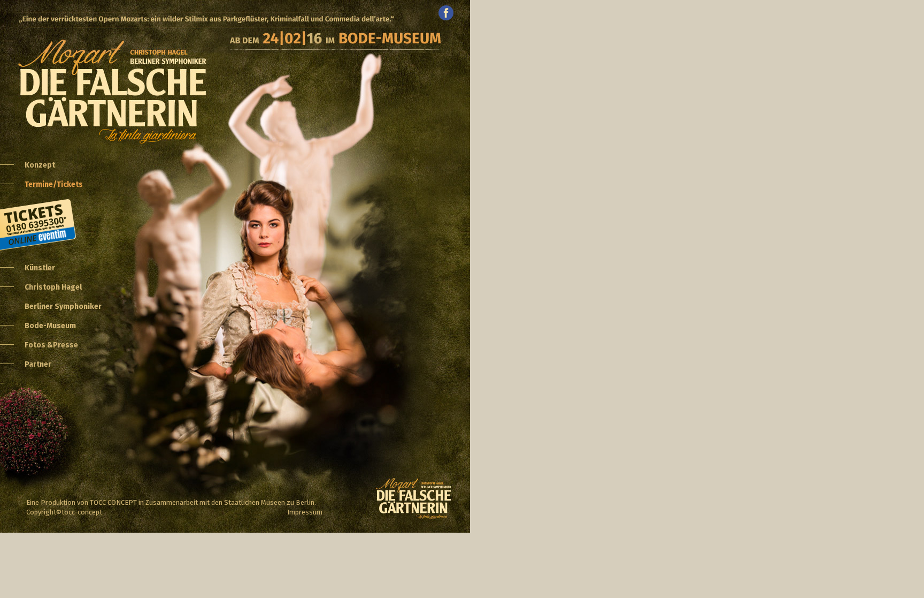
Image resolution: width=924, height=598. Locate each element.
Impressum (304, 512)
